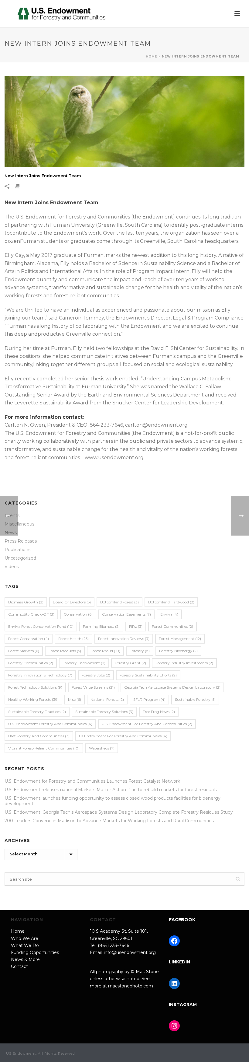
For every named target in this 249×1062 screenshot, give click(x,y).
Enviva (169, 614)
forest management (180, 638)
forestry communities (30, 663)
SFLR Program (149, 699)
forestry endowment (84, 663)
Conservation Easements (126, 614)
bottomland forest (119, 602)
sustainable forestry (195, 699)
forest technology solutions (35, 687)
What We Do (25, 945)
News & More (25, 959)
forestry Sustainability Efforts (148, 675)
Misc (74, 699)
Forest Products (65, 650)
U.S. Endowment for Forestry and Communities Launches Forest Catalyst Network (92, 781)
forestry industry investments (184, 663)
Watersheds (101, 748)
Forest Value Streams (93, 687)
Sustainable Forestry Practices (37, 711)
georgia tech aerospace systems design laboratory (172, 687)
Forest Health (73, 638)
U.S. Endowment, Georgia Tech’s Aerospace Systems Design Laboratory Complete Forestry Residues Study (119, 812)
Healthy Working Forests (33, 699)
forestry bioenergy (178, 650)
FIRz (135, 626)
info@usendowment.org (130, 952)
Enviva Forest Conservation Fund (40, 626)
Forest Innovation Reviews (123, 638)
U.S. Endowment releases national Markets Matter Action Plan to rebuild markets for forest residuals (111, 789)
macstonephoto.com (130, 986)
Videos (12, 566)
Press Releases (21, 541)
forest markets (23, 650)
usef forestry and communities (39, 736)
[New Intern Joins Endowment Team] (124, 121)
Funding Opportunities (35, 952)
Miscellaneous (19, 524)
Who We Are (24, 938)
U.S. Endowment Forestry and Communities (50, 723)
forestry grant (130, 663)
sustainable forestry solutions (104, 711)
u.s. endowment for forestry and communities (147, 723)
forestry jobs (96, 675)
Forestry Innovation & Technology (40, 675)
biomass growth (25, 602)
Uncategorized (20, 558)
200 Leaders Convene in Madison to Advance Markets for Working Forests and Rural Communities (109, 820)
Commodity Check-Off (31, 614)
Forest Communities (172, 626)
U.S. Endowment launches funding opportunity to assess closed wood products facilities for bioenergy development (112, 800)
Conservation (78, 614)
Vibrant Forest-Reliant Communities (44, 748)
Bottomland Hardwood (171, 602)
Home (151, 56)
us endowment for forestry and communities (123, 736)
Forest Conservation (28, 638)
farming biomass (101, 626)
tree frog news (159, 711)
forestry (140, 650)
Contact (19, 966)
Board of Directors (72, 602)
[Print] (20, 186)
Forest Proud (105, 650)
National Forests (107, 699)
